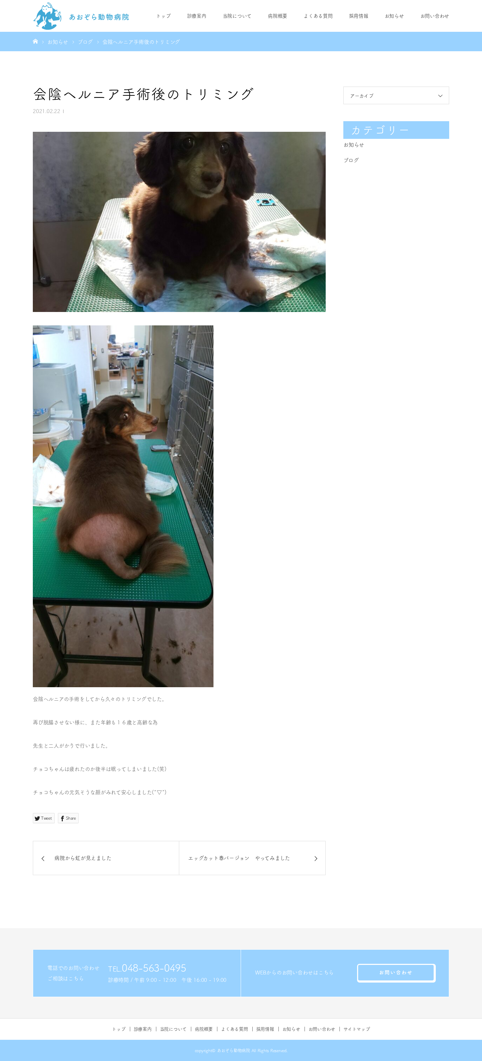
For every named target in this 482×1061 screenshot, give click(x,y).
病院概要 (277, 15)
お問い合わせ (435, 15)
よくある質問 (318, 15)
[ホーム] (35, 41)
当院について (237, 15)
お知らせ (394, 15)
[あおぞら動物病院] (81, 15)
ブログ (351, 160)
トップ (163, 15)
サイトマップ (356, 1029)
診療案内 (196, 15)
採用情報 (358, 15)
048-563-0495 (154, 968)
